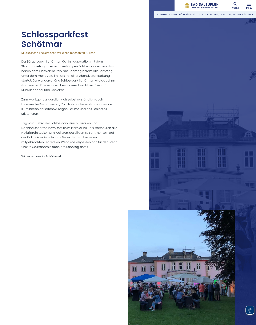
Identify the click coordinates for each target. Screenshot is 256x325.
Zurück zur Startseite (202, 5)
